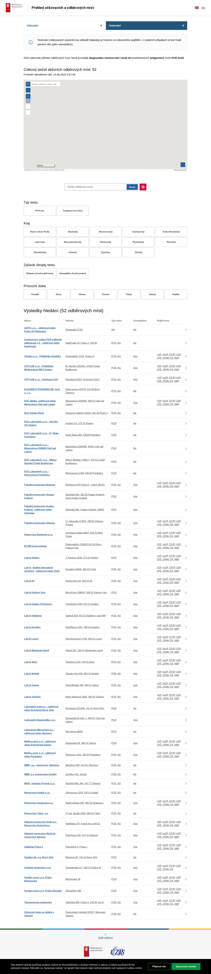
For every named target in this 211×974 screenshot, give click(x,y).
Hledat (132, 187)
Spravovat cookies (186, 966)
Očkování (32, 25)
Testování (115, 25)
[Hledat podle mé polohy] (143, 187)
